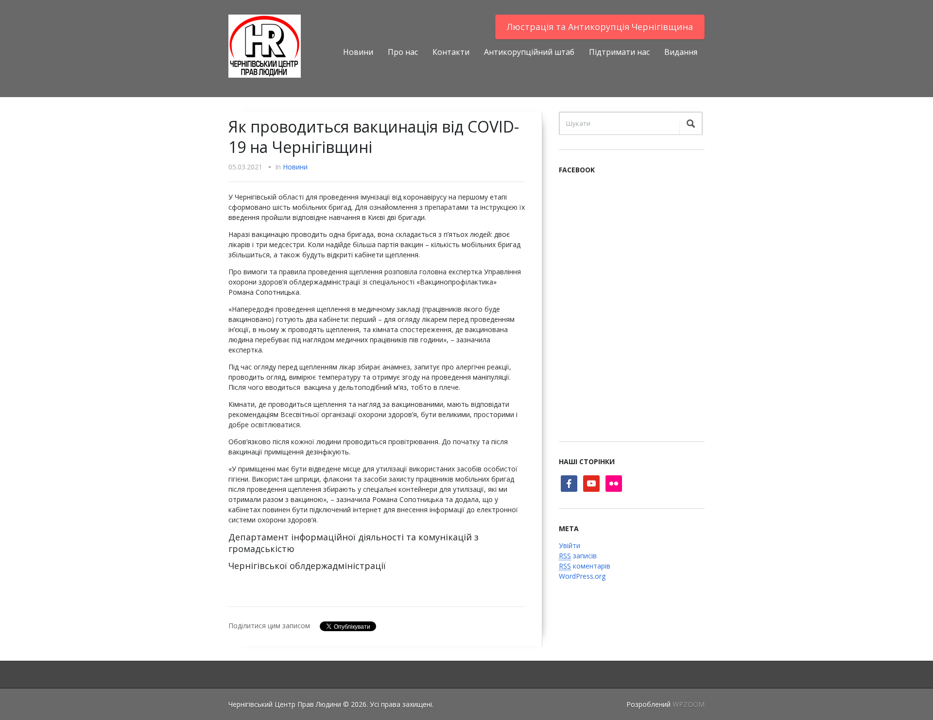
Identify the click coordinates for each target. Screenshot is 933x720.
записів (578, 555)
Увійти (569, 545)
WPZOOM (689, 704)
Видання (680, 52)
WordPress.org (582, 576)
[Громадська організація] (264, 45)
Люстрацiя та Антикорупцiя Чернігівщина (600, 27)
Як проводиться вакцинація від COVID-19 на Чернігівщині (373, 136)
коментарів (584, 565)
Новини (358, 52)
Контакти (450, 52)
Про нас (403, 52)
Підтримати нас (619, 52)
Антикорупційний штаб (529, 52)
